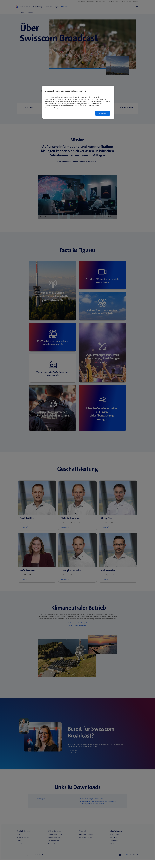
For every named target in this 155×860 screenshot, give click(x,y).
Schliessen (102, 113)
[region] (78, 102)
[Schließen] (111, 88)
